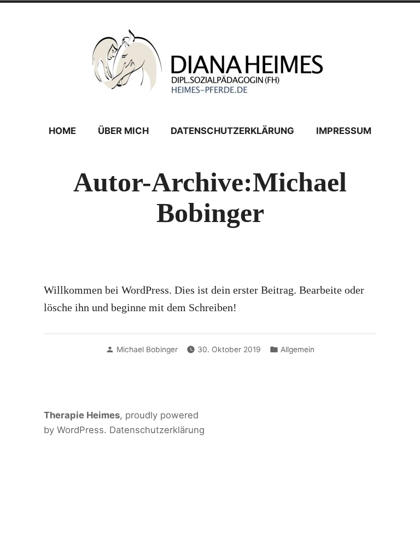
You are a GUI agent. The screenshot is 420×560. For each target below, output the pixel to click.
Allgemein (297, 349)
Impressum (343, 130)
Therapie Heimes (82, 415)
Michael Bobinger (147, 349)
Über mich (123, 130)
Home (62, 130)
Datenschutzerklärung (232, 130)
